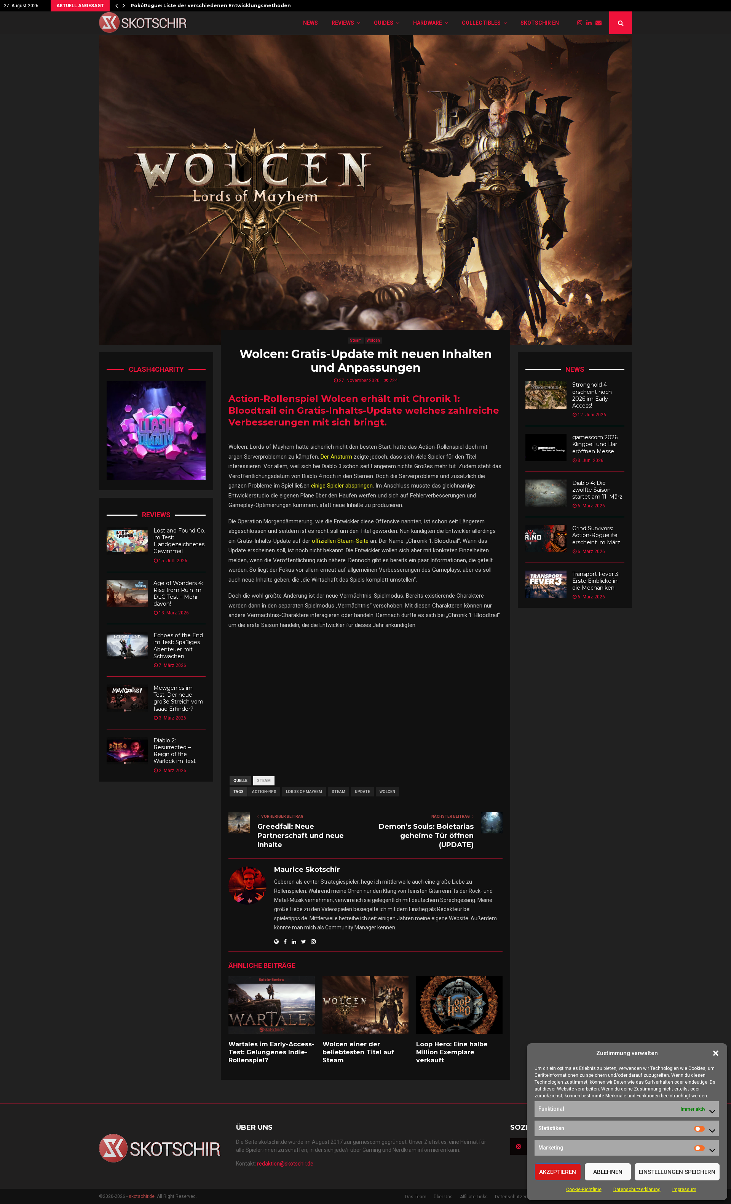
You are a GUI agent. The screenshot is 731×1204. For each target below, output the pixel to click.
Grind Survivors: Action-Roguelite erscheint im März (596, 535)
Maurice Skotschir (307, 869)
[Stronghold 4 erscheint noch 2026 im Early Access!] (546, 395)
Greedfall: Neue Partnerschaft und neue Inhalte (300, 835)
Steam (356, 340)
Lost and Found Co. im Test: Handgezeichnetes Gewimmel (179, 541)
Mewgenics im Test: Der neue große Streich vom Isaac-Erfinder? (178, 698)
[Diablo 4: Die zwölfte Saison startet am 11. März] (546, 493)
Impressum (684, 1189)
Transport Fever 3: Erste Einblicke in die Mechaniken (595, 581)
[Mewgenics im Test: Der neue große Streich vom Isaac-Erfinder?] (127, 698)
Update (362, 792)
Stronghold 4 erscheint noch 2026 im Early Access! (592, 395)
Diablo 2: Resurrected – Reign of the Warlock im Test (174, 751)
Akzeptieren (557, 1172)
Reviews (343, 23)
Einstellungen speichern (677, 1172)
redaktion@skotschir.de (285, 1164)
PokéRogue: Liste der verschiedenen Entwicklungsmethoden (211, 5)
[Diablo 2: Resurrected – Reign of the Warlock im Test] (127, 750)
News (310, 23)
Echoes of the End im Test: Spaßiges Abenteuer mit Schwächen (178, 646)
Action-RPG (264, 792)
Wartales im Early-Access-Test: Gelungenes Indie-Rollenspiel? (271, 1052)
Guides (383, 23)
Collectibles (481, 23)
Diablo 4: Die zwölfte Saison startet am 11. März (597, 490)
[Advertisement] (365, 698)
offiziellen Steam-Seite (340, 540)
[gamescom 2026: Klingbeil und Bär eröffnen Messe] (546, 447)
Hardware (427, 23)
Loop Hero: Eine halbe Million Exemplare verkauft (452, 1052)
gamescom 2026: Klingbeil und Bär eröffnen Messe (595, 444)
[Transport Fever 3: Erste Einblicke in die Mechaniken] (546, 584)
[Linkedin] (590, 22)
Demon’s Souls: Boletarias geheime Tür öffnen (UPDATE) (426, 835)
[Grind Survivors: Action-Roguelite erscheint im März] (546, 538)
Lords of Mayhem (304, 792)
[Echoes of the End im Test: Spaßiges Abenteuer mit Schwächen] (127, 645)
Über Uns (443, 1196)
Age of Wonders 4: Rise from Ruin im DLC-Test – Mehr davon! (178, 594)
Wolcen (373, 340)
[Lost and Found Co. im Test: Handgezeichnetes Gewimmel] (127, 541)
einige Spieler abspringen (342, 485)
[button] (716, 1053)
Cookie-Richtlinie (584, 1189)
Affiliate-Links (474, 1196)
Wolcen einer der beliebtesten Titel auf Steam (358, 1052)
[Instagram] (581, 22)
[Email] (600, 22)
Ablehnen (607, 1172)
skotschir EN (539, 23)
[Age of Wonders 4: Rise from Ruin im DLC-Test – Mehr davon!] (127, 593)
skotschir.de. (142, 1196)
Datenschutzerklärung (637, 1189)
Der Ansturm (336, 456)
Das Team (415, 1196)
